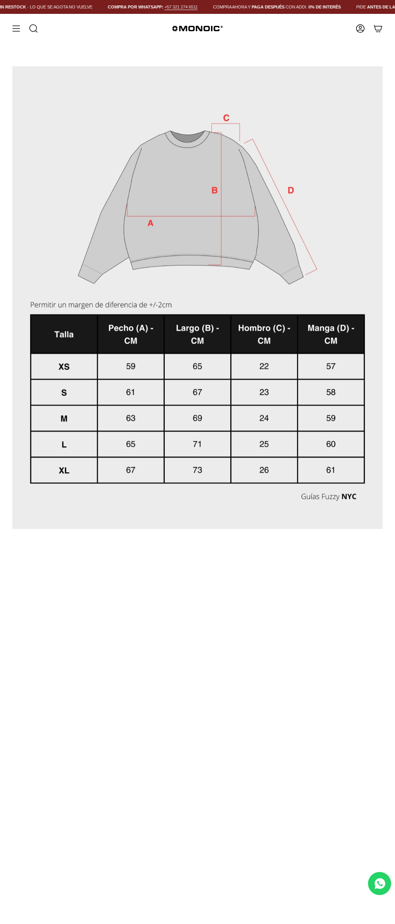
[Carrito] (378, 28)
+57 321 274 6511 (176, 7)
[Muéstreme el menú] (16, 28)
